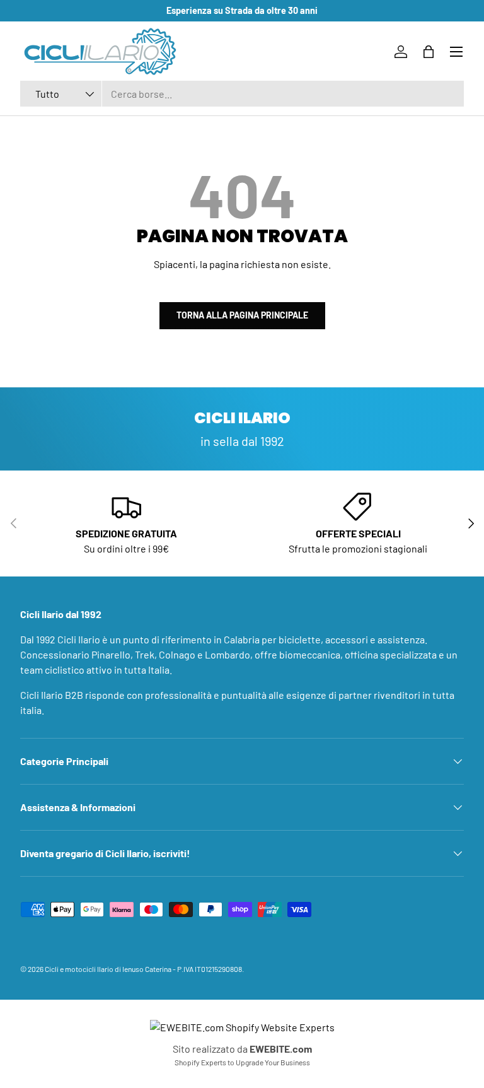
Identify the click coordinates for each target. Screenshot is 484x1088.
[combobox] (242, 94)
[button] (428, 52)
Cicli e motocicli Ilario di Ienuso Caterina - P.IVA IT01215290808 (143, 968)
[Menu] (456, 52)
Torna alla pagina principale (242, 315)
